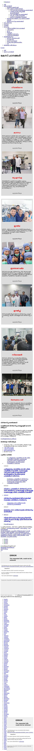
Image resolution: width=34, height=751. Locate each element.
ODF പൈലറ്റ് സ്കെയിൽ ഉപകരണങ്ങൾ (21, 10)
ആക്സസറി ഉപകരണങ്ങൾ (15, 21)
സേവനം (6, 27)
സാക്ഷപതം (10, 39)
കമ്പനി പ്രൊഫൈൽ (13, 38)
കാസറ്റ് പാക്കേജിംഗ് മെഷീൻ (18, 17)
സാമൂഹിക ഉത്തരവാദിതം (14, 42)
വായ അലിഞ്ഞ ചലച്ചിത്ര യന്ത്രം (15, 536)
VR (8, 43)
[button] (17, 103)
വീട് (5, 4)
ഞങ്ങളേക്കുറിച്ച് (8, 36)
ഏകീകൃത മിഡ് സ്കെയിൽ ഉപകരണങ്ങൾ (17, 12)
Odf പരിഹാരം (8, 22)
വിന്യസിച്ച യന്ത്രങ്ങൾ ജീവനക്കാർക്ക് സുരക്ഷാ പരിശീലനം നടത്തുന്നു (17, 499)
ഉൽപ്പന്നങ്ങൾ (8, 6)
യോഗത (9, 32)
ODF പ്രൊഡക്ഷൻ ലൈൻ (15, 8)
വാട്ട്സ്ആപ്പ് (4, 549)
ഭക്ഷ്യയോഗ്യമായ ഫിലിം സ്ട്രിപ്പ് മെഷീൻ (13, 535)
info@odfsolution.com (9, 450)
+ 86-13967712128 (8, 447)
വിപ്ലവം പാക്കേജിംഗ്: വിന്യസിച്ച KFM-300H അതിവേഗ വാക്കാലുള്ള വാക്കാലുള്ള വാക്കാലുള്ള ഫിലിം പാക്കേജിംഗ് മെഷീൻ (18, 490)
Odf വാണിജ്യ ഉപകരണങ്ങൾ (18, 14)
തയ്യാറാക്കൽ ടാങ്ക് (13, 7)
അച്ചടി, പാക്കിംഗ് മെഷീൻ (17, 15)
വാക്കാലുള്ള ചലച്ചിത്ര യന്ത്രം (22, 533)
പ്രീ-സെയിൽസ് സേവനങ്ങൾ (16, 28)
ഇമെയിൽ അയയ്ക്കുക (7, 547)
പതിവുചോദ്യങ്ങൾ (13, 35)
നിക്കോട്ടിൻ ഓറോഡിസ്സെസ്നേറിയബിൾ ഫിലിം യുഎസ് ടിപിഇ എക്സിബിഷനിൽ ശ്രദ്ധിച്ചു (18, 519)
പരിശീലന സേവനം (13, 34)
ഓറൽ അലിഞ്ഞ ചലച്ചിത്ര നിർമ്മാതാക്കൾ (13, 531)
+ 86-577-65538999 (9, 449)
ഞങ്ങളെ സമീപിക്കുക (10, 45)
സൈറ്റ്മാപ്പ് (23, 528)
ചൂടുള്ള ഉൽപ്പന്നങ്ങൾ (12, 528)
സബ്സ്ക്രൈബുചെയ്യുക (8, 438)
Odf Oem (6, 24)
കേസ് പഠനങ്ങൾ (12, 41)
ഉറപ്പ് (8, 31)
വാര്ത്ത (6, 25)
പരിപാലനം (10, 29)
